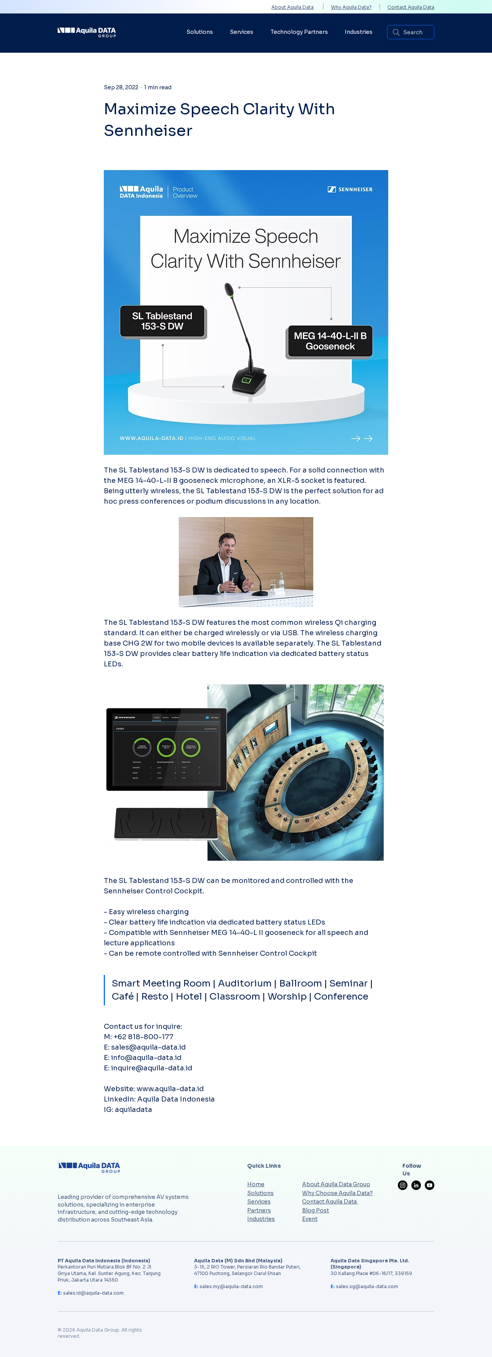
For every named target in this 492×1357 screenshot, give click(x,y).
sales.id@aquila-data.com (93, 1293)
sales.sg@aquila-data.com (367, 1286)
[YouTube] (429, 1185)
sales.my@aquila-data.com (231, 1286)
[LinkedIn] (416, 1185)
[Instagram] (402, 1185)
